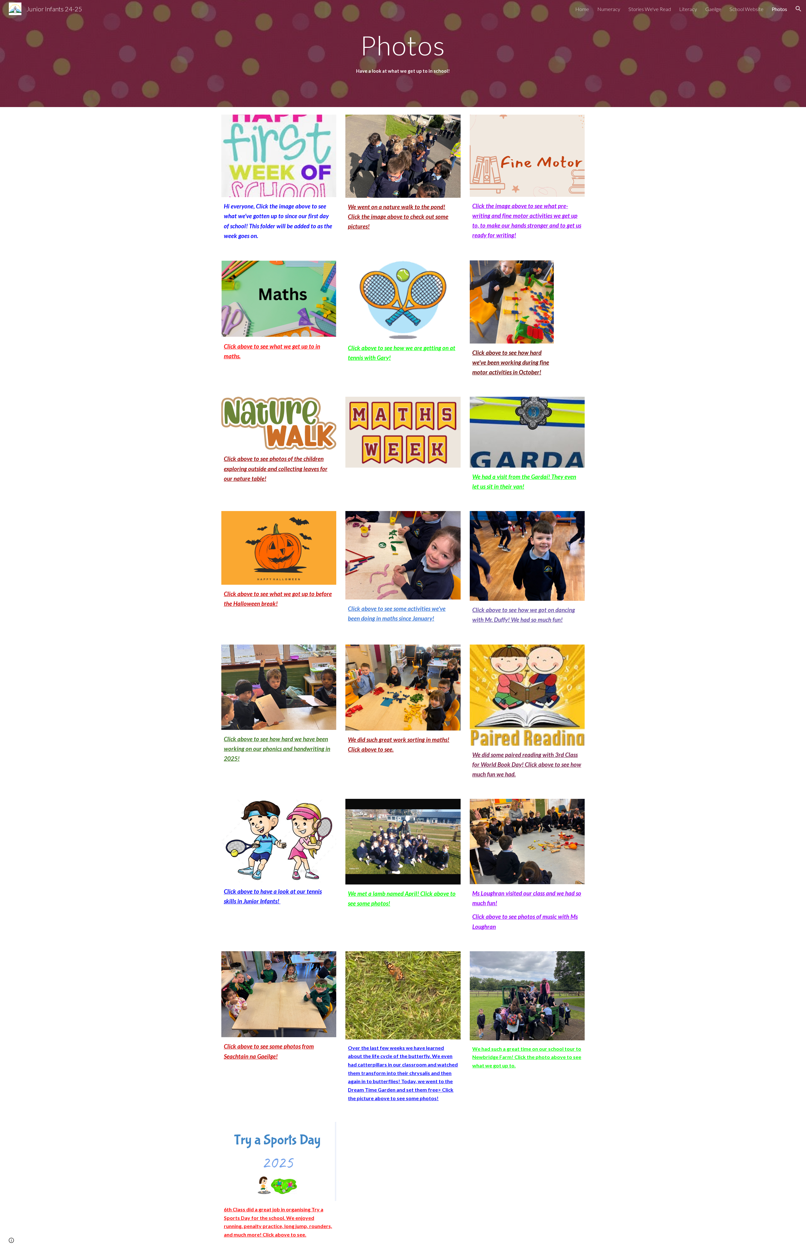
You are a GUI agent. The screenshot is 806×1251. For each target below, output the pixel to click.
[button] (798, 8)
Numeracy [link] (608, 9)
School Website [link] (746, 9)
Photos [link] (779, 9)
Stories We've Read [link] (649, 9)
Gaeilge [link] (713, 9)
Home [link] (582, 9)
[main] (403, 45)
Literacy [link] (688, 9)
